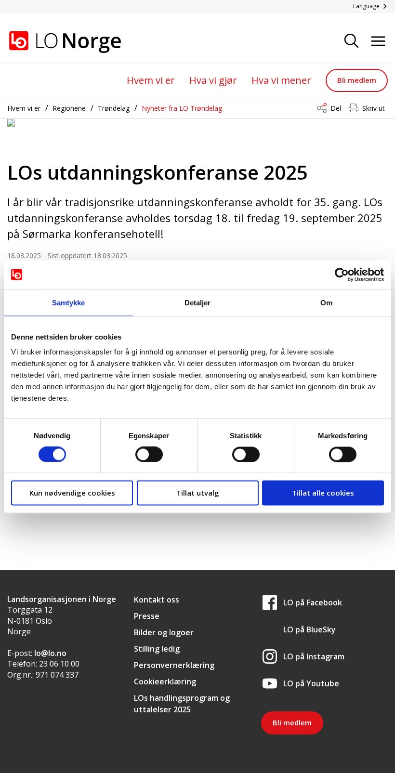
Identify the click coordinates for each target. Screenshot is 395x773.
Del (335, 108)
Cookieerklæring (165, 681)
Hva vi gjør (213, 80)
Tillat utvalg (197, 493)
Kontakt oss (156, 599)
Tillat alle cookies (323, 493)
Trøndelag (114, 108)
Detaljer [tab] (197, 302)
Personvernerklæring (174, 665)
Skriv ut (373, 108)
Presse (146, 616)
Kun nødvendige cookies (72, 493)
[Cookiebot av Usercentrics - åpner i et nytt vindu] (342, 274)
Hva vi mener (281, 80)
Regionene (69, 108)
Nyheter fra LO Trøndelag (182, 108)
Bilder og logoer (164, 632)
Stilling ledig (157, 648)
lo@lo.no (50, 653)
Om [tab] (326, 302)
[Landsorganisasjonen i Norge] (55, 41)
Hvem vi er (151, 80)
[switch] (149, 454)
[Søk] (351, 41)
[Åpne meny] (378, 41)
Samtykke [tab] (68, 302)
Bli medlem (356, 80)
